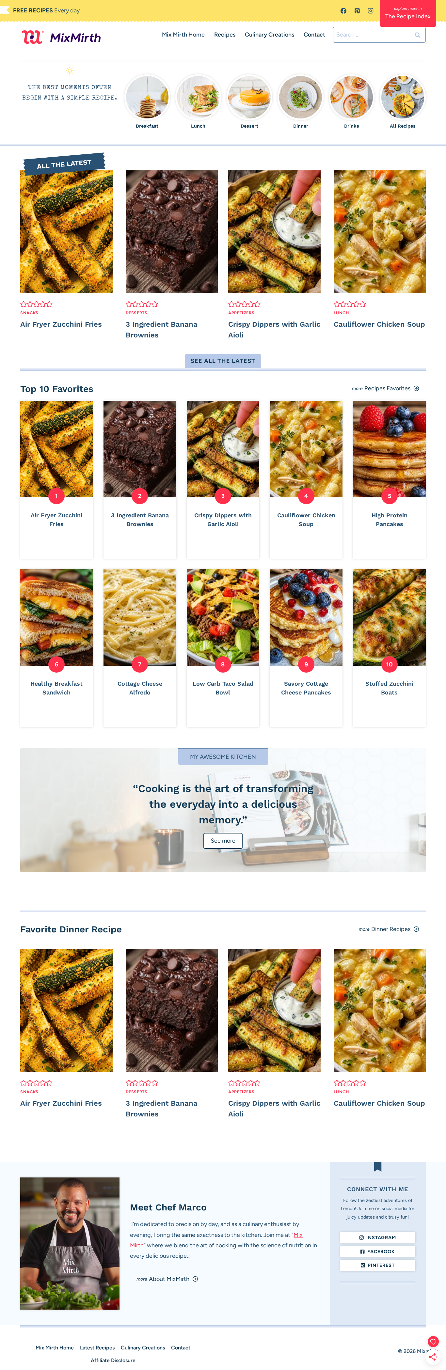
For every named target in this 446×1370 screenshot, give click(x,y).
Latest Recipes (97, 1348)
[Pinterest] (357, 11)
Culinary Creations (269, 34)
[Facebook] (343, 11)
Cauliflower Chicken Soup (379, 324)
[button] (23, 304)
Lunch (341, 312)
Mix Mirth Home (183, 34)
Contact (314, 34)
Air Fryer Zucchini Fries (61, 324)
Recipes (224, 34)
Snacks (29, 312)
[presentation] (66, 231)
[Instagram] (370, 11)
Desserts (137, 312)
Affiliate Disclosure (113, 1360)
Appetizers (241, 312)
